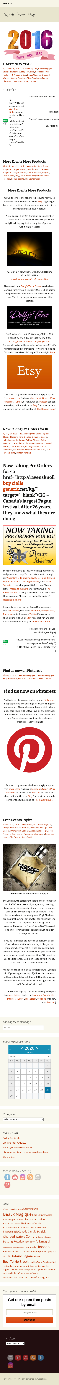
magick (39, 1251)
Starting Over (9, 1157)
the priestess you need (35, 1269)
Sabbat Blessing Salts (36, 440)
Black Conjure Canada (42, 1214)
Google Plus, (48, 397)
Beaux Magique (45, 68)
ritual (53, 1262)
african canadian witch (13, 1209)
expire (20, 834)
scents (21, 178)
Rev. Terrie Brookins (18, 1261)
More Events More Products (24, 161)
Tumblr (18, 401)
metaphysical (50, 1251)
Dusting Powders (26, 71)
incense (20, 1252)
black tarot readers (34, 1219)
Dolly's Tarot (8, 175)
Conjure (45, 172)
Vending (6, 443)
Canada (22, 1231)
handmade (30, 1247)
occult (6, 1256)
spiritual (30, 1266)
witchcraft (14, 1273)
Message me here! (12, 599)
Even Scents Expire (18, 820)
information (39, 834)
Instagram (30, 998)
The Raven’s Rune (46, 408)
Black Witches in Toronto (16, 1227)
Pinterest (7, 81)
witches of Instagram (37, 1277)
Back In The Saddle (11, 1138)
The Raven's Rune (20, 81)
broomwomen (38, 1227)
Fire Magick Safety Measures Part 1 (19, 1147)
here (52, 352)
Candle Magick (37, 1231)
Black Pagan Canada (13, 1219)
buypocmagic (10, 1231)
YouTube (41, 998)
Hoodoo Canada (10, 1251)
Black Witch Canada (31, 1223)
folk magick (43, 1241)
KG (44, 449)
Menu (6, 3)
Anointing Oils (31, 68)
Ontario (16, 1256)
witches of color (30, 1273)
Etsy (29, 78)
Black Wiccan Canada (11, 1223)
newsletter (14, 397)
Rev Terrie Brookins (42, 1262)
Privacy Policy (9, 1378)
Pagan (45, 78)
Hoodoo (6, 178)
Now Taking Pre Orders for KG (26, 429)
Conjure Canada (44, 1237)
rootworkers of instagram (14, 1266)
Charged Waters (10, 71)
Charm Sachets (34, 172)
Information (15, 830)
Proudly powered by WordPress (33, 1378)
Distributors (33, 169)
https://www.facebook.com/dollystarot (29, 341)
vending (27, 452)
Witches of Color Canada (14, 1277)
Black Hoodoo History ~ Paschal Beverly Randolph (25, 1152)
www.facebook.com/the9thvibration (29, 278)
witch (6, 1273)
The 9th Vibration (32, 178)
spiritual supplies (42, 1266)
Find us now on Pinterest (22, 671)
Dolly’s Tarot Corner (31, 286)
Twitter (32, 81)
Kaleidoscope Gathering (14, 440)
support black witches (13, 1269)
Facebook (36, 78)
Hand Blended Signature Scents (34, 175)
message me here (19, 588)
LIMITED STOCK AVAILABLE (14, 1142)
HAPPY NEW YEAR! (18, 64)
